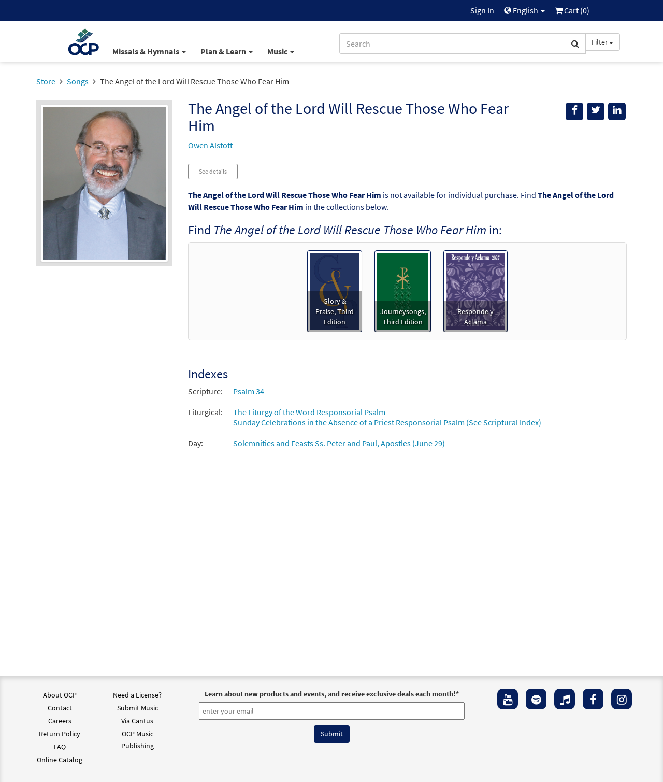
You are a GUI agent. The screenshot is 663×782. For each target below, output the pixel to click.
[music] (564, 699)
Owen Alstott (210, 145)
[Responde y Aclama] (475, 290)
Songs (78, 81)
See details (213, 171)
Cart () (576, 10)
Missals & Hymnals (146, 51)
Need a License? (137, 695)
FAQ (60, 746)
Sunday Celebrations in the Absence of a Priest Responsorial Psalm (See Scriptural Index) (387, 422)
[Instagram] (621, 699)
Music (278, 51)
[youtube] (507, 699)
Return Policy (59, 733)
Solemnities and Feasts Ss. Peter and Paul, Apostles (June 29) (339, 443)
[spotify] (536, 699)
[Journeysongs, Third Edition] (402, 290)
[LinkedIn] (617, 111)
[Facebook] (593, 699)
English (525, 10)
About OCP (60, 695)
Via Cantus (137, 721)
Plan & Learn (224, 51)
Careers (59, 721)
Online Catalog (59, 759)
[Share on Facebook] (574, 111)
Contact (60, 708)
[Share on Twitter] (595, 111)
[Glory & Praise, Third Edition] (334, 290)
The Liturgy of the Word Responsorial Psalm (309, 412)
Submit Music (137, 708)
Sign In (482, 10)
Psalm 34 (248, 391)
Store (45, 81)
